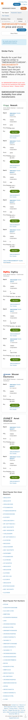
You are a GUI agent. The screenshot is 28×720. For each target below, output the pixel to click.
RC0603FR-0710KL (8, 666)
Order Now (15, 405)
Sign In (25, 4)
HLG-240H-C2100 (8, 611)
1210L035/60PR (7, 533)
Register (17, 4)
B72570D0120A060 (8, 586)
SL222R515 (6, 579)
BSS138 (5, 663)
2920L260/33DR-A (8, 520)
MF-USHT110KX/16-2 (9, 524)
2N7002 (5, 686)
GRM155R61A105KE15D (10, 683)
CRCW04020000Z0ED (9, 656)
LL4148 (5, 699)
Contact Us (14, 705)
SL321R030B (7, 560)
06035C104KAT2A (8, 689)
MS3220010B (7, 569)
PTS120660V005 (8, 556)
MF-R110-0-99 (7, 576)
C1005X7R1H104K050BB (10, 607)
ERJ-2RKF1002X (7, 676)
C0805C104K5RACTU (9, 637)
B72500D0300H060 (9, 514)
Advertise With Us (14, 714)
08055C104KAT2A (8, 673)
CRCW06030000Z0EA (9, 653)
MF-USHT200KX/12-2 (9, 537)
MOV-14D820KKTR (8, 530)
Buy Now (14, 132)
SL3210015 (6, 517)
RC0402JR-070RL (8, 627)
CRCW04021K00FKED (9, 634)
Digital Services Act (14, 710)
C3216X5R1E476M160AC (10, 617)
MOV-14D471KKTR (8, 550)
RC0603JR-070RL (8, 696)
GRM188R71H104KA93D (10, 630)
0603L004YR (7, 582)
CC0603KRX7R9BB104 (9, 660)
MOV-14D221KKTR (8, 527)
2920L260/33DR (8, 504)
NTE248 (5, 604)
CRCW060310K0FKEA (9, 624)
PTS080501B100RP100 (9, 510)
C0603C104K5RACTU (9, 647)
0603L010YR (7, 497)
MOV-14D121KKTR (8, 589)
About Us (22, 705)
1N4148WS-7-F (7, 650)
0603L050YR (7, 566)
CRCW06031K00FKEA (9, 679)
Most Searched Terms (10, 706)
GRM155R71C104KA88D (10, 643)
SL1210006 (6, 573)
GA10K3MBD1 (7, 553)
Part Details (21, 30)
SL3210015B (6, 540)
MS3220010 (6, 543)
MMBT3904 (6, 614)
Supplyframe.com (14, 718)
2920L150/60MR (8, 546)
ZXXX (4, 620)
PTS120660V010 (8, 507)
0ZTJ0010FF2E (7, 563)
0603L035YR (7, 501)
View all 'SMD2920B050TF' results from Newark (13, 261)
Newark (13, 107)
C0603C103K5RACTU (9, 692)
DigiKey (13, 274)
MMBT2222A (7, 670)
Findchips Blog (23, 2)
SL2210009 (6, 592)
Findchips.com (2, 3)
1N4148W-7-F (7, 640)
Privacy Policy (13, 708)
